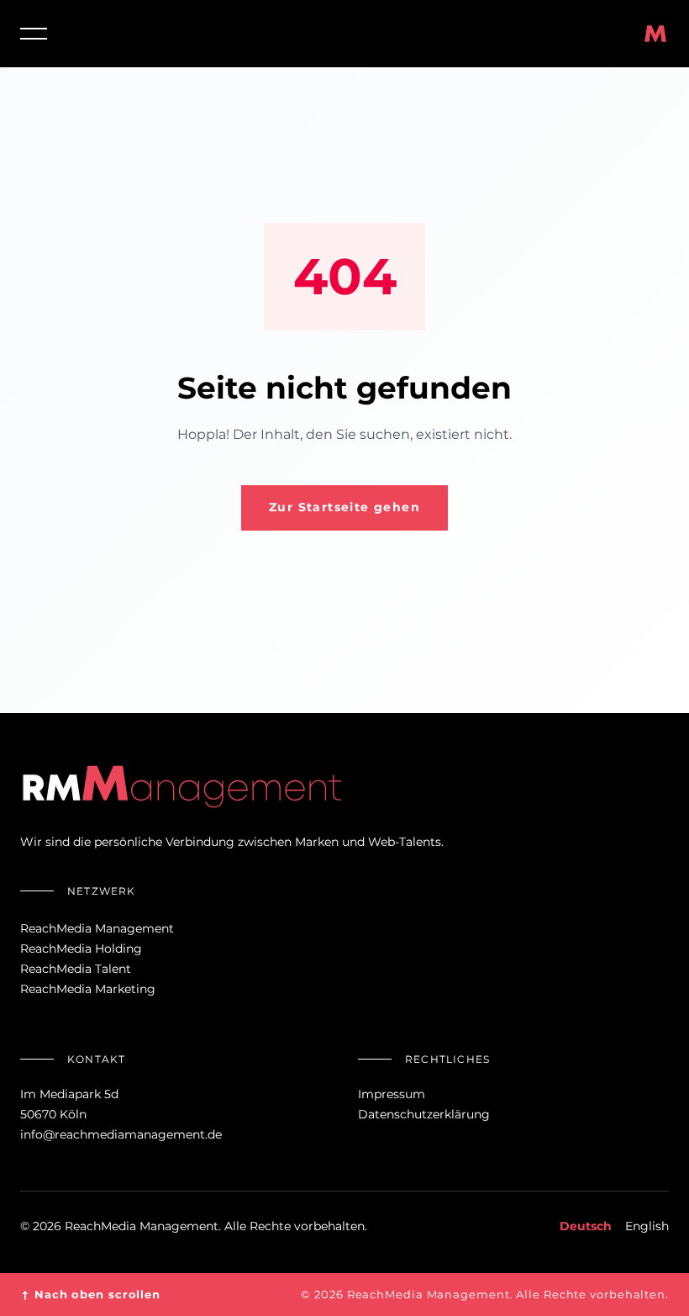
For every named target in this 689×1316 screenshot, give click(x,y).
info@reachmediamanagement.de (121, 1134)
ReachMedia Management (97, 928)
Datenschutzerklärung (424, 1114)
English (647, 1226)
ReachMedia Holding (81, 948)
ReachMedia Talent (75, 968)
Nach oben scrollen (90, 1294)
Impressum (391, 1094)
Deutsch (586, 1226)
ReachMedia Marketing (87, 988)
